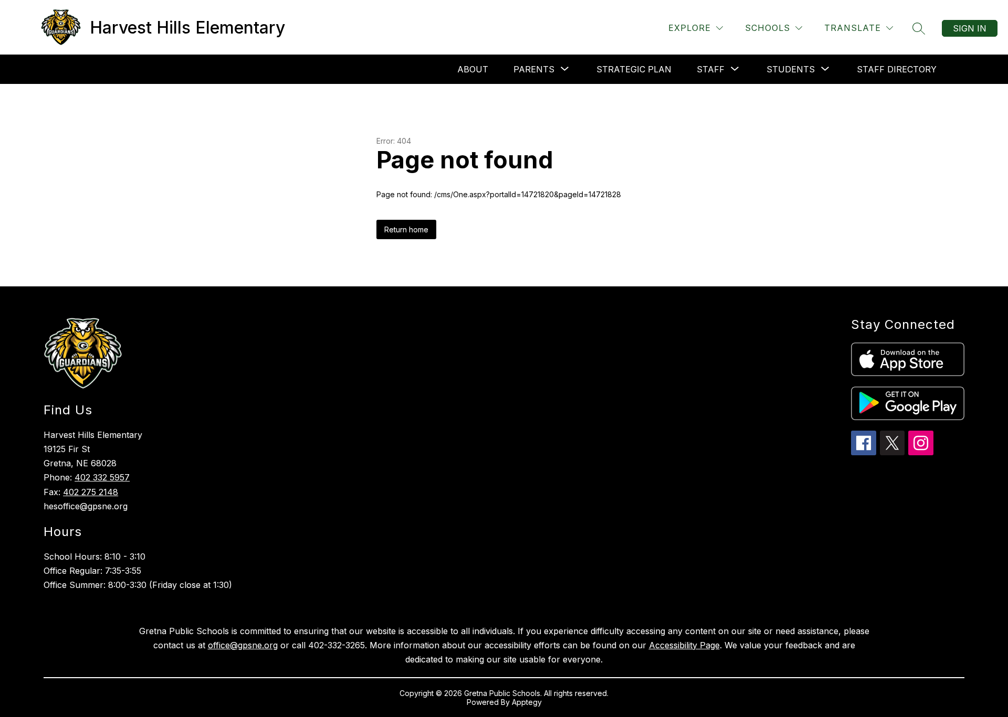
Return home (406, 229)
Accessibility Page (684, 645)
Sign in (969, 28)
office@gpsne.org (243, 645)
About (472, 69)
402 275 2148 (90, 492)
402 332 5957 (102, 477)
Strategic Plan (633, 69)
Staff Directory (897, 69)
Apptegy (527, 702)
